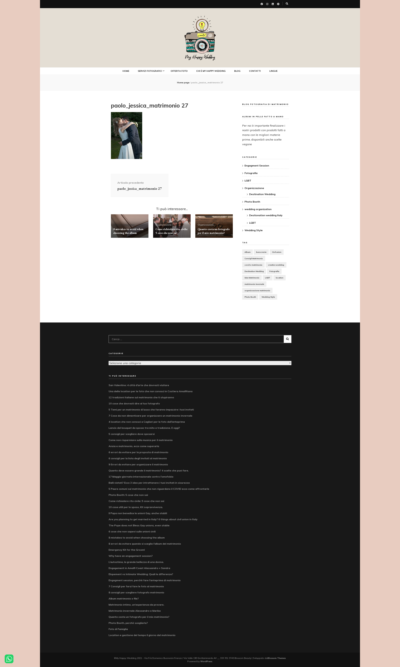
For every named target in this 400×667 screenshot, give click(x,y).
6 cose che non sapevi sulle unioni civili (132, 531)
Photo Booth (149, 107)
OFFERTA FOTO (179, 71)
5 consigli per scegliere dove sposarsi (132, 433)
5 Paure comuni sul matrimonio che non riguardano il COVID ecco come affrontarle (159, 488)
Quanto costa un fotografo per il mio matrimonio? (214, 231)
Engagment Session (257, 165)
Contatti (255, 71)
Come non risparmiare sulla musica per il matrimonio (141, 440)
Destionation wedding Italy (265, 215)
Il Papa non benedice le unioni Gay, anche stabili (138, 513)
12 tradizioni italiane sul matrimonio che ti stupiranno (141, 397)
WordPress (206, 661)
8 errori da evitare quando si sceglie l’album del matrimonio (145, 543)
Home (125, 71)
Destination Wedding (262, 194)
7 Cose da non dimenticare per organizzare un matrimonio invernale (150, 415)
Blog (237, 71)
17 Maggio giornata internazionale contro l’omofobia (141, 476)
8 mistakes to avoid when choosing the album (128, 231)
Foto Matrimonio (151, 79)
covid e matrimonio (253, 265)
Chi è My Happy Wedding (211, 71)
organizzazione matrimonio (257, 290)
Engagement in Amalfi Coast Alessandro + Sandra (139, 568)
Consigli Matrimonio (254, 258)
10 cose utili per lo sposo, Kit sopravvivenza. (136, 507)
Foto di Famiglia (118, 629)
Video (145, 100)
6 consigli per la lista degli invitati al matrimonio (138, 458)
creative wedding (276, 265)
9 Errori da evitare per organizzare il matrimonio (138, 464)
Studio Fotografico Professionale (153, 123)
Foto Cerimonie (150, 93)
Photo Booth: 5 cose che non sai (128, 494)
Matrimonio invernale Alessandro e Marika (135, 610)
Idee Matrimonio (252, 278)
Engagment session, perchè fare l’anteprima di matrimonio (145, 580)
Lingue (273, 71)
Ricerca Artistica (151, 132)
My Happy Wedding (200, 57)
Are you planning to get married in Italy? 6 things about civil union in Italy (153, 519)
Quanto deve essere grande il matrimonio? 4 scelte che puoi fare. (149, 470)
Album (247, 252)
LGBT (248, 180)
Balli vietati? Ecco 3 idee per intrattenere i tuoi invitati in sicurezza (149, 482)
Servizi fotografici (150, 71)
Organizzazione (163, 224)
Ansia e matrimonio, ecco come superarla (134, 446)
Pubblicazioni (149, 139)
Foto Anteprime (150, 86)
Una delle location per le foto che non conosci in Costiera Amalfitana (150, 391)
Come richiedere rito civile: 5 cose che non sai (171, 231)
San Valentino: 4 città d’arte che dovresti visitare (139, 385)
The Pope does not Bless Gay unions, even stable (139, 525)
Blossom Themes (277, 658)
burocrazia (261, 252)
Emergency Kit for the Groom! (127, 549)
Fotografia (251, 173)
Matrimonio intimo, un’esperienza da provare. (136, 604)
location (279, 278)
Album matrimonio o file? (124, 598)
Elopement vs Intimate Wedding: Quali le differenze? (141, 574)
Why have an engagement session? (131, 555)
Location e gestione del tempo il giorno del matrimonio (142, 635)
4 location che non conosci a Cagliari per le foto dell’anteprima (147, 421)
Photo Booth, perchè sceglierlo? (128, 622)
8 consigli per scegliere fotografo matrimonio (136, 592)
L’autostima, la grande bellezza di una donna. (136, 562)
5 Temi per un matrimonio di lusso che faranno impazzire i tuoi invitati (151, 409)
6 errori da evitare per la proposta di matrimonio (138, 452)
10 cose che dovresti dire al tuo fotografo (134, 403)
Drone (145, 114)
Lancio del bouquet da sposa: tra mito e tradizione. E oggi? (144, 427)
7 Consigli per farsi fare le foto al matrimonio (136, 586)
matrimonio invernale (254, 284)
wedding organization (258, 209)
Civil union (276, 252)
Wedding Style (254, 230)
